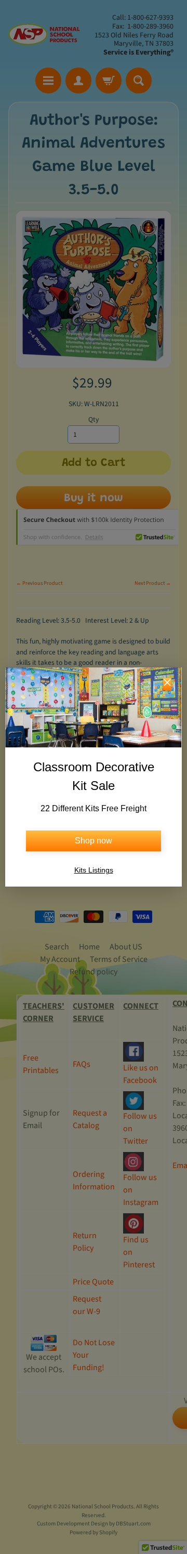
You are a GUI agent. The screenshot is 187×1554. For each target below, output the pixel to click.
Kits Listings (93, 870)
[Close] (167, 684)
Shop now (93, 840)
